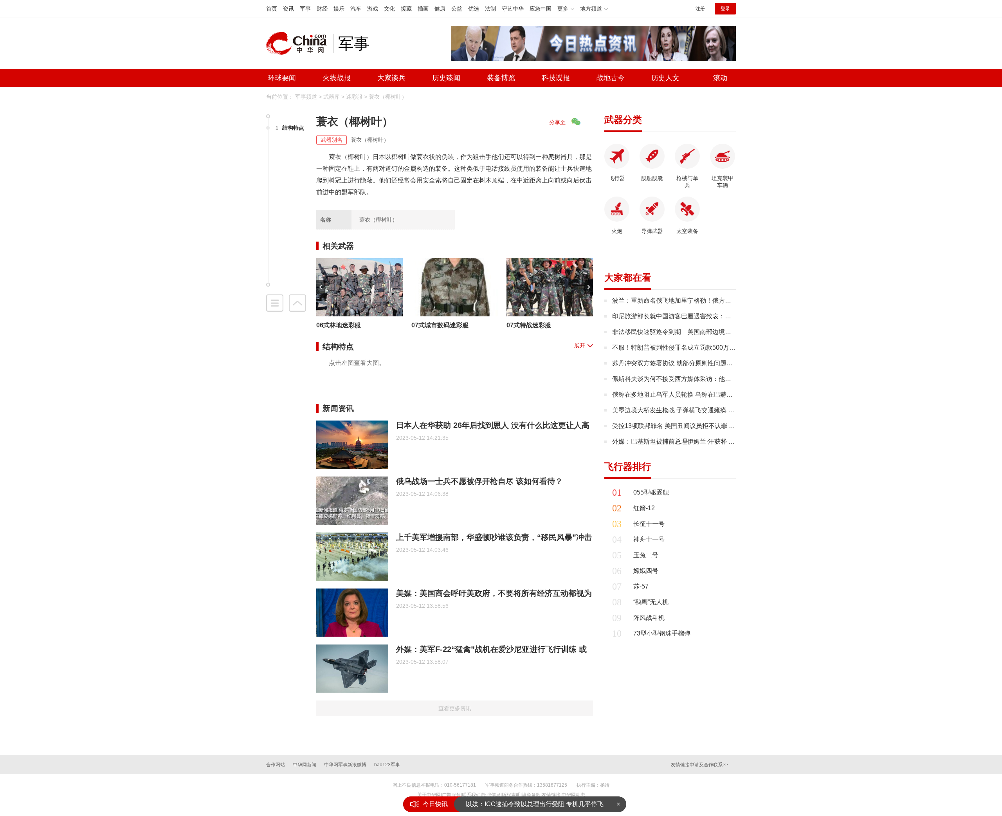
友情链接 (551, 795)
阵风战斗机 (649, 617)
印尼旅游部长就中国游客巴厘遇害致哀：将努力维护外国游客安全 (703, 316)
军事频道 (306, 97)
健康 (439, 8)
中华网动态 (573, 795)
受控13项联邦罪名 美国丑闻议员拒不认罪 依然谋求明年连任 (695, 425)
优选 (473, 8)
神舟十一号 (649, 539)
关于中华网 (429, 795)
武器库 (331, 97)
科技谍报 (556, 78)
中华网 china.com (299, 43)
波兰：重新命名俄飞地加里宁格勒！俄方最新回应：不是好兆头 (700, 300)
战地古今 (611, 78)
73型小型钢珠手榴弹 (661, 633)
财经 (322, 8)
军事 (305, 8)
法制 (490, 8)
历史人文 (665, 78)
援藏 (406, 8)
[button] (320, 287)
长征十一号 (649, 523)
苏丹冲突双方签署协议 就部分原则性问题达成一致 (682, 363)
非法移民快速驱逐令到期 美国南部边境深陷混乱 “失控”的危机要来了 (709, 332)
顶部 (297, 303)
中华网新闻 (304, 764)
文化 (389, 8)
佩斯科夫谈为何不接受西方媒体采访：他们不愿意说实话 (690, 379)
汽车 (355, 8)
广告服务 (451, 795)
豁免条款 (531, 795)
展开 (579, 345)
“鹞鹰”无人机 (651, 602)
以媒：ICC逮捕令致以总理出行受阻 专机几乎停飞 (535, 804)
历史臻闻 (446, 78)
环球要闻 (282, 78)
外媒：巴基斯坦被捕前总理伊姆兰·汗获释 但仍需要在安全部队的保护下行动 (717, 441)
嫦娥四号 (645, 570)
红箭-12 (644, 508)
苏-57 (641, 586)
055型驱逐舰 (651, 492)
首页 (271, 8)
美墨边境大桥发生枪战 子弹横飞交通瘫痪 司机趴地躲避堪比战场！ (704, 410)
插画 (423, 8)
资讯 (288, 8)
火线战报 (337, 78)
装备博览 (501, 78)
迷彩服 (354, 97)
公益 (456, 8)
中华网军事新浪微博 (345, 764)
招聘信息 (491, 795)
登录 (725, 8)
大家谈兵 (391, 78)
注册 (700, 8)
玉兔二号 (645, 555)
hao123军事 (387, 764)
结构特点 (290, 128)
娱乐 (338, 8)
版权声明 (511, 795)
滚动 (720, 78)
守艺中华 (513, 8)
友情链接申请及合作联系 (699, 764)
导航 (274, 303)
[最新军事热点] (593, 43)
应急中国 (540, 8)
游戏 (372, 8)
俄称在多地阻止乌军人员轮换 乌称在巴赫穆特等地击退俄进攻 (697, 394)
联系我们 (471, 795)
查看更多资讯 (454, 708)
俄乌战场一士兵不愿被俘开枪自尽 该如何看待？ (479, 481)
